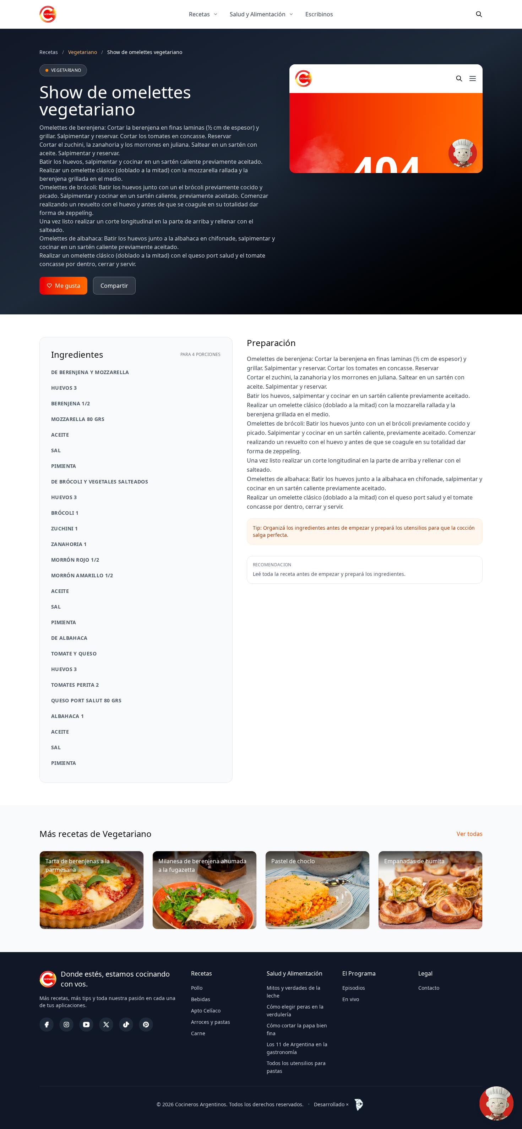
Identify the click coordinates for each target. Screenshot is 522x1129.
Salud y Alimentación (258, 14)
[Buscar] (479, 14)
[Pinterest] (146, 1024)
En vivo (350, 999)
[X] (106, 1024)
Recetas (199, 14)
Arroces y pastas (210, 1022)
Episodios (353, 987)
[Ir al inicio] (47, 14)
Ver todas (470, 834)
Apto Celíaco (206, 1010)
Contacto (428, 987)
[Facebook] (46, 1024)
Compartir (114, 286)
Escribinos (319, 14)
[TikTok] (126, 1024)
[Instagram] (66, 1024)
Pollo (196, 987)
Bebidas (200, 999)
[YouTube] (86, 1024)
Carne (198, 1033)
